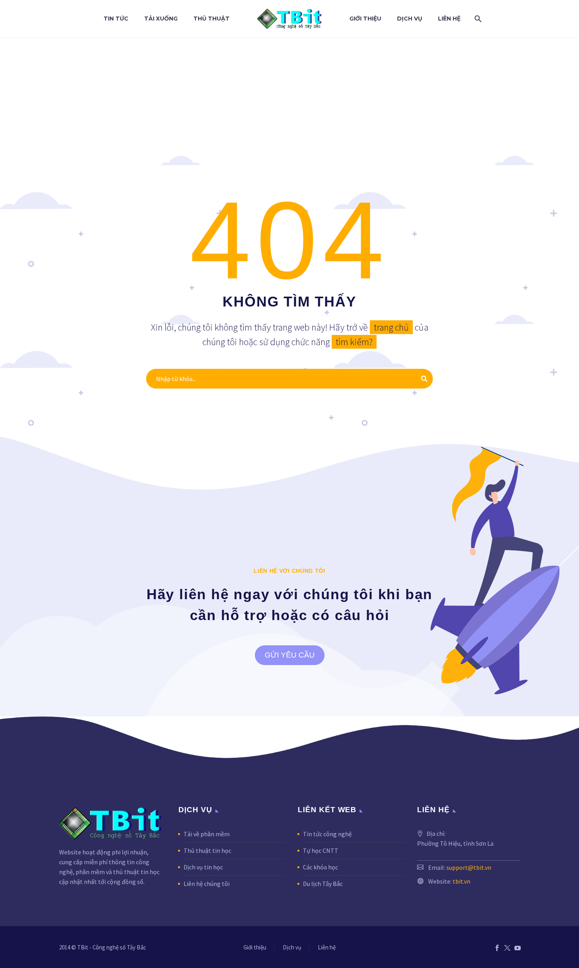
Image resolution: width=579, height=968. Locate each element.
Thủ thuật (211, 18)
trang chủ (391, 327)
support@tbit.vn (468, 867)
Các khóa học (320, 867)
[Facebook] (497, 948)
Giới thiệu (365, 18)
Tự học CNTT (320, 850)
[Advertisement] (289, 96)
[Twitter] (507, 948)
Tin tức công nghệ (327, 834)
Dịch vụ (409, 18)
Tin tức (116, 18)
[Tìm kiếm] (476, 18)
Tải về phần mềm (207, 834)
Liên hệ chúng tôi (207, 884)
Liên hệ (449, 18)
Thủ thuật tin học (207, 850)
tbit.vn (461, 881)
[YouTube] (517, 948)
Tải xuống (161, 18)
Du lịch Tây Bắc (323, 884)
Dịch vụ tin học (203, 867)
